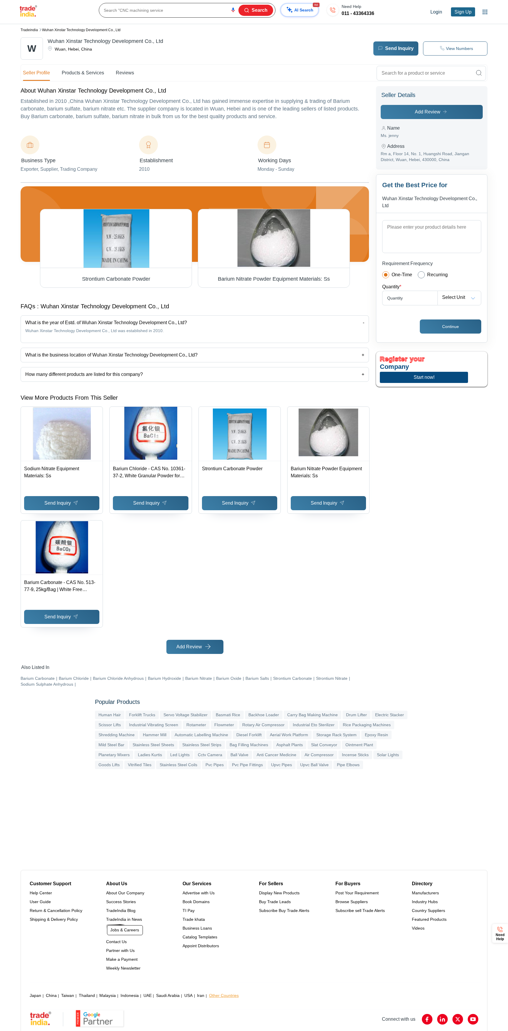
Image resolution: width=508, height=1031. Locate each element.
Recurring (437, 274)
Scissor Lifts (109, 724)
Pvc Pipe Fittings (247, 764)
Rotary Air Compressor (263, 724)
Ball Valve (239, 754)
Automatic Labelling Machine (201, 734)
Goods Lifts (109, 764)
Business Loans (197, 928)
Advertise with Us (199, 893)
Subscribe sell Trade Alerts (360, 910)
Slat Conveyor (324, 744)
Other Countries (224, 995)
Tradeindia (29, 30)
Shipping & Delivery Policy (54, 919)
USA (188, 995)
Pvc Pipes (214, 764)
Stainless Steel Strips (201, 744)
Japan (35, 995)
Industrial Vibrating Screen (153, 724)
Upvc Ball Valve (314, 764)
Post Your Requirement (357, 893)
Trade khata (194, 919)
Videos (418, 928)
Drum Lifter (356, 714)
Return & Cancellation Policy (56, 910)
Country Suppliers (428, 910)
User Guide (40, 901)
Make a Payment (122, 959)
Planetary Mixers (114, 754)
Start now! (424, 377)
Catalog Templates (200, 937)
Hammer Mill (154, 734)
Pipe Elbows (348, 764)
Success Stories (121, 901)
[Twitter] (458, 1019)
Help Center (41, 893)
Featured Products (429, 919)
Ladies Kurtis (150, 754)
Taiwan (67, 995)
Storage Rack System (336, 734)
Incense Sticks (355, 754)
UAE (147, 995)
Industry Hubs (425, 901)
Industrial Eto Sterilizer (314, 724)
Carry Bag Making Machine (312, 714)
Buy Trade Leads (275, 901)
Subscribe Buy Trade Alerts (284, 910)
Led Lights (180, 754)
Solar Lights (388, 754)
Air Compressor (319, 754)
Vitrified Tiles (139, 764)
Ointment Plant (359, 744)
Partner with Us (120, 950)
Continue (450, 326)
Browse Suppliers (351, 901)
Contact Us (116, 941)
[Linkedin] (442, 1019)
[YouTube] (473, 1019)
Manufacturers (425, 893)
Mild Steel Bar (111, 744)
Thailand (87, 995)
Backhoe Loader (263, 714)
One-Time (402, 274)
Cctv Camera (210, 754)
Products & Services (83, 72)
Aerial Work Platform (289, 734)
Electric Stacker (389, 714)
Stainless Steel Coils (178, 764)
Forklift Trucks (142, 714)
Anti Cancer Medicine (276, 754)
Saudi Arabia (168, 995)
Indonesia (130, 995)
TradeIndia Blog (121, 910)
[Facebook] (427, 1019)
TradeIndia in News (124, 919)
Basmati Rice (228, 714)
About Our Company (125, 893)
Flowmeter (224, 724)
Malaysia (107, 995)
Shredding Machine (116, 734)
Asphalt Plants (289, 744)
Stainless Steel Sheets (153, 744)
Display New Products (279, 893)
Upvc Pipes (281, 764)
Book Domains (196, 901)
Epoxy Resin (376, 734)
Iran (200, 995)
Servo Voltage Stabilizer (185, 714)
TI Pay (189, 910)
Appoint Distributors (201, 945)
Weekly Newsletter (123, 968)
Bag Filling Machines (249, 744)
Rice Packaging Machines (367, 724)
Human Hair (109, 714)
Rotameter (196, 724)
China (51, 995)
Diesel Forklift (249, 734)
